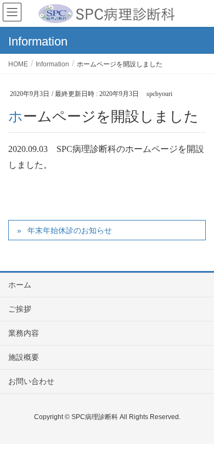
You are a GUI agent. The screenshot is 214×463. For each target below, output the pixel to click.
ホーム (19, 284)
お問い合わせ (31, 381)
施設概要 (23, 357)
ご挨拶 (19, 308)
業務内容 (23, 333)
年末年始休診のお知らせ (69, 230)
